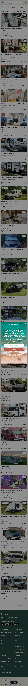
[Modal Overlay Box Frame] (14, 343)
